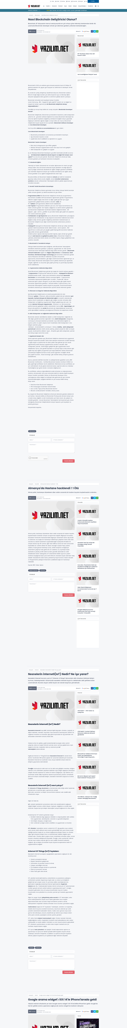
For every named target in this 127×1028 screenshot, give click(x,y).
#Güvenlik (42, 570)
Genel (69, 6)
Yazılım (48, 6)
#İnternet (38, 947)
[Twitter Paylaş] (94, 31)
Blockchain (37, 15)
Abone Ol (78, 31)
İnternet (60, 6)
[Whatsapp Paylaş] (97, 31)
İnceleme (90, 6)
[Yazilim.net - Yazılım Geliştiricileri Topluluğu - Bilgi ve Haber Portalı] (34, 6)
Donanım (54, 6)
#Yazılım (31, 947)
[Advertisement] (51, 74)
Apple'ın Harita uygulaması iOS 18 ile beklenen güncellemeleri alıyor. (67, 10)
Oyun (65, 6)
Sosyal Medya (82, 6)
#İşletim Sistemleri (33, 570)
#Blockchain (32, 431)
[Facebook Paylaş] (92, 31)
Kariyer (75, 6)
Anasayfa (31, 15)
